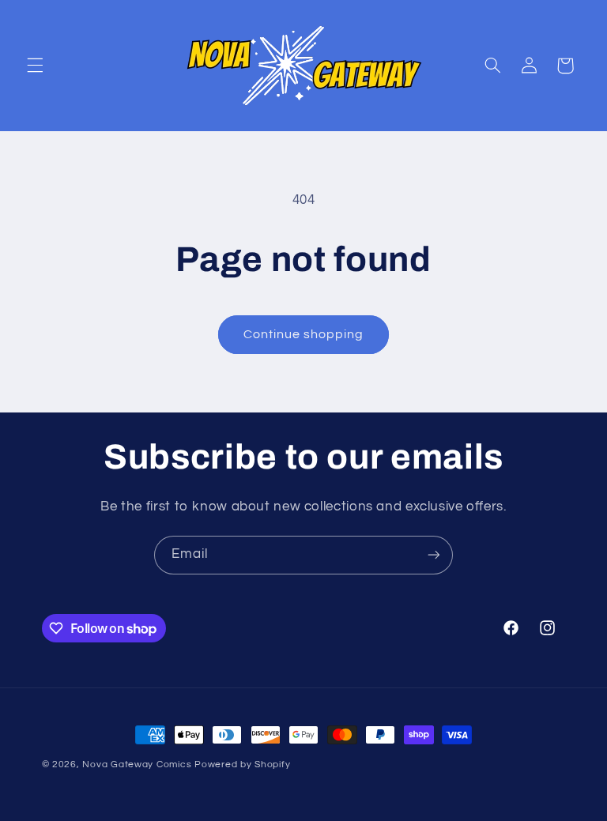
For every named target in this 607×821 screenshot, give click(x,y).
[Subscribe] (434, 555)
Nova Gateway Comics (136, 764)
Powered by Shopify (242, 764)
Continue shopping (303, 334)
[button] (35, 65)
